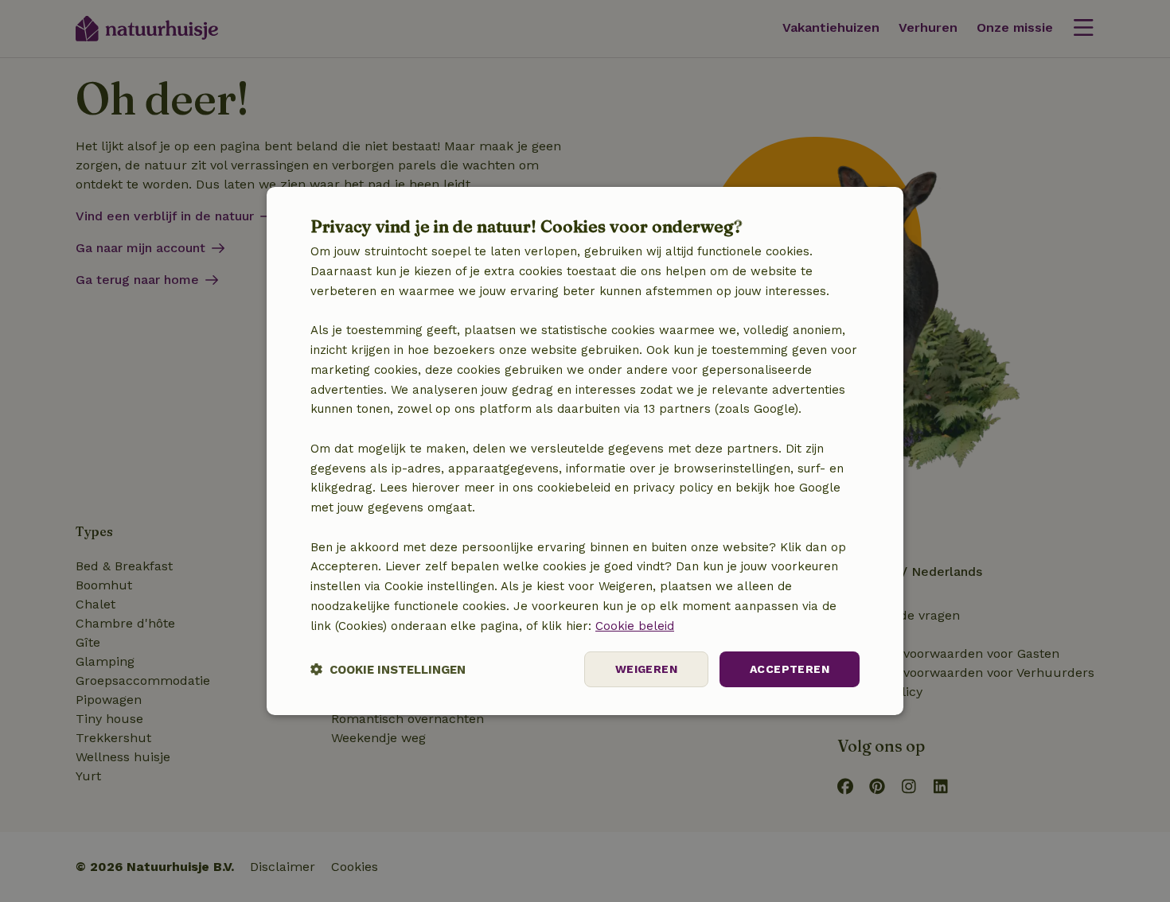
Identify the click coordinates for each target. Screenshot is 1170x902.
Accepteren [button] (789, 669)
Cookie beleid (634, 626)
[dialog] (585, 451)
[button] (388, 669)
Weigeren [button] (646, 669)
